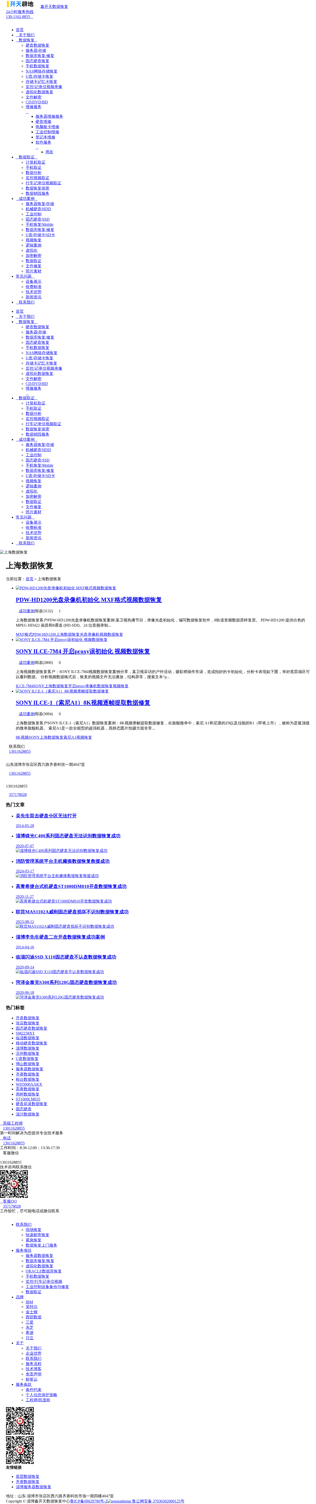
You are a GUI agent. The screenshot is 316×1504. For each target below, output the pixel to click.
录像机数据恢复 (99, 686)
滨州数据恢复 (28, 1053)
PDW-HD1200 (44, 634)
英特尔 (32, 1307)
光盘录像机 (89, 634)
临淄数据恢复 (28, 1038)
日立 (30, 1338)
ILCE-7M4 (24, 686)
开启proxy (76, 686)
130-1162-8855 (20, 14)
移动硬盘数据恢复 (31, 1043)
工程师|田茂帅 (38, 1400)
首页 (20, 30)
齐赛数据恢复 (28, 1074)
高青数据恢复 (28, 1089)
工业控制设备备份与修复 (47, 1287)
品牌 (20, 1297)
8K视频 (22, 737)
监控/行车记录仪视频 (44, 1281)
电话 (5, 1138)
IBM (29, 1302)
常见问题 (25, 276)
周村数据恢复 (28, 1094)
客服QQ (8, 1201)
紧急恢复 (33, 1240)
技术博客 (33, 1369)
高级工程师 (11, 1123)
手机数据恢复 (37, 1276)
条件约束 (33, 1390)
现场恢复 (33, 1230)
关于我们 (25, 35)
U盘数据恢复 (27, 1059)
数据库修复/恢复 (40, 1261)
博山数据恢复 (28, 1064)
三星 (30, 1322)
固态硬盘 (24, 1109)
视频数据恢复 (111, 634)
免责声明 (33, 1374)
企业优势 (33, 1353)
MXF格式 (24, 634)
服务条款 (24, 1384)
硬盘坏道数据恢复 (31, 1104)
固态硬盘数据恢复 (31, 1028)
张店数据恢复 (28, 1023)
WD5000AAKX (29, 1084)
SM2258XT (25, 1033)
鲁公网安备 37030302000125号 (157, 1501)
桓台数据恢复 (28, 1079)
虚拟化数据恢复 (39, 1266)
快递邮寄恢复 (37, 1235)
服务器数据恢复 (29, 1069)
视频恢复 (121, 686)
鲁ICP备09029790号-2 (88, 1501)
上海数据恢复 (68, 634)
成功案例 (27, 198)
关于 (20, 1343)
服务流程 (33, 1364)
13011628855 (20, 751)
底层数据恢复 (28, 1476)
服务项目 (24, 1250)
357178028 (18, 794)
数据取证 (27, 157)
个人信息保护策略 (41, 1395)
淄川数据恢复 (28, 1114)
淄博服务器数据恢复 (33, 1487)
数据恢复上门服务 (41, 1245)
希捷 (30, 1332)
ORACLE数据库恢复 (44, 1271)
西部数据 (33, 1317)
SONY (38, 686)
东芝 (30, 1327)
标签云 (32, 1379)
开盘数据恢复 (28, 1018)
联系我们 (25, 302)
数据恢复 (27, 40)
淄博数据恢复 (28, 1048)
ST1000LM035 (28, 1099)
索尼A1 (69, 737)
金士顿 (32, 1312)
